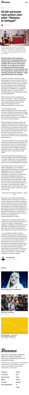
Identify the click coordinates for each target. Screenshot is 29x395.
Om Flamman (4, 374)
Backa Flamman (5, 377)
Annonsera (4, 382)
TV (16, 384)
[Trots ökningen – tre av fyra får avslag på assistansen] (14, 325)
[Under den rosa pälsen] (14, 302)
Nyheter (6, 338)
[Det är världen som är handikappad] (14, 279)
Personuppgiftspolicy (6, 384)
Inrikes (4, 7)
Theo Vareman (8, 290)
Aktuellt (18, 372)
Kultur (2, 290)
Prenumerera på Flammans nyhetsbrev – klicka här (14, 193)
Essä (17, 374)
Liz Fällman (13, 313)
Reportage (7, 313)
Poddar (18, 387)
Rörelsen (18, 382)
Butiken (3, 379)
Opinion (18, 379)
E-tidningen (4, 372)
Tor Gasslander (13, 338)
